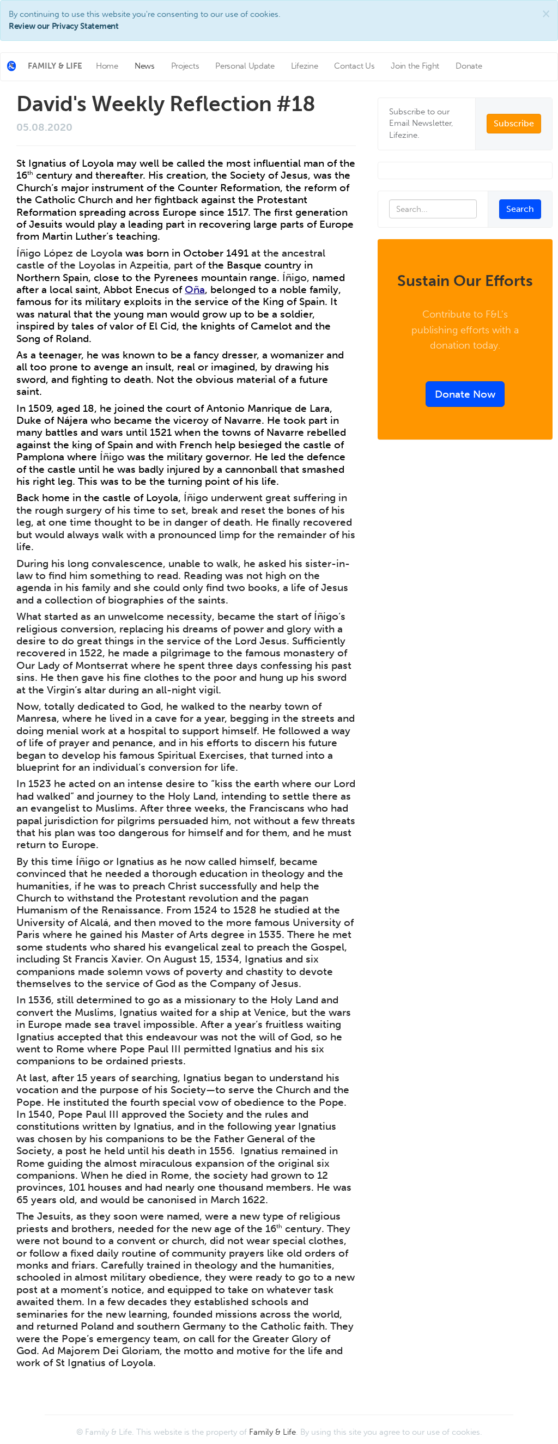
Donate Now (465, 394)
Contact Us (354, 66)
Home (107, 66)
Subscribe (514, 123)
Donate (469, 66)
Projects (185, 66)
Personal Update (245, 66)
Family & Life (272, 1432)
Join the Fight (415, 66)
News (145, 66)
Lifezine (304, 66)
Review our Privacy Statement (64, 26)
